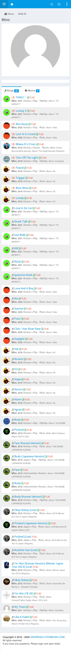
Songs (12, 90)
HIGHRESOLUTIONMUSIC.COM (47, 637)
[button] (4, 4)
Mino (6, 19)
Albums (32, 90)
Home (10, 13)
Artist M (22, 13)
